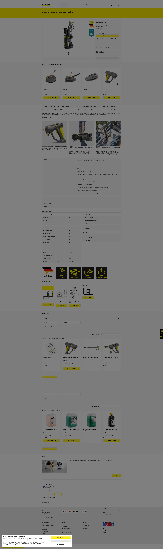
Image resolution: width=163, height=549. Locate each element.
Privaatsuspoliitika (11, 544)
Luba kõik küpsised (60, 537)
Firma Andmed (18, 544)
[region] (37, 541)
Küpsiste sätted (60, 544)
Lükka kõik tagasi (61, 540)
